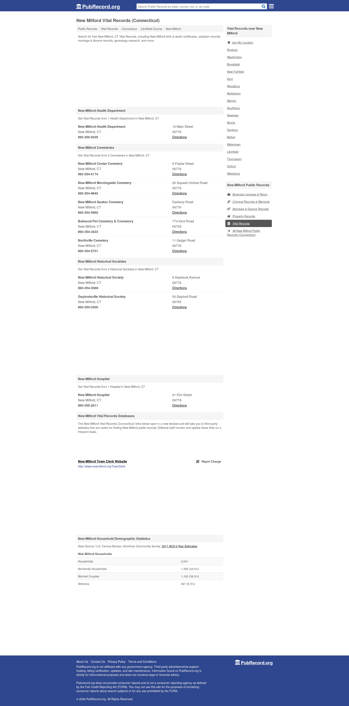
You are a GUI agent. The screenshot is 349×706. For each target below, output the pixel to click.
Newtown (233, 115)
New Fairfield (235, 72)
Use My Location (242, 42)
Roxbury (232, 50)
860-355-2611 (88, 405)
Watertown (234, 144)
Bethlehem (234, 93)
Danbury (232, 130)
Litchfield (232, 152)
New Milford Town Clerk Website (102, 461)
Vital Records (241, 223)
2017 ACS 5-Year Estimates (179, 546)
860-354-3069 (88, 287)
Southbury (233, 108)
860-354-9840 (88, 193)
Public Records (87, 29)
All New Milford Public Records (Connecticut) (243, 233)
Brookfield (233, 64)
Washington (234, 57)
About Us (82, 661)
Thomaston (234, 159)
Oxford (231, 166)
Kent (230, 79)
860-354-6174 (88, 174)
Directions (179, 137)
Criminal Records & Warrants (251, 202)
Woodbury (233, 86)
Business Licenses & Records (251, 194)
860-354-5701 (88, 250)
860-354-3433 (88, 231)
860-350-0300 (88, 307)
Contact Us (98, 661)
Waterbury (233, 173)
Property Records (243, 216)
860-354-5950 (88, 212)
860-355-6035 (88, 137)
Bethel (231, 137)
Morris (231, 122)
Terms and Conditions (142, 661)
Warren (231, 101)
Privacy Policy (116, 661)
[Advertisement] (149, 74)
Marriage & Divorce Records (250, 209)
